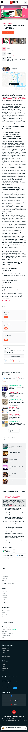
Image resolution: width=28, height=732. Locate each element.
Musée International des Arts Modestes (15, 351)
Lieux (4, 588)
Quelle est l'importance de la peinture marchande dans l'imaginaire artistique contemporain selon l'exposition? (12, 527)
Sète (3, 102)
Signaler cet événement (15, 559)
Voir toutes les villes (9, 583)
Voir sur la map (15, 84)
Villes (4, 569)
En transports (24, 89)
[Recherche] (7, 2)
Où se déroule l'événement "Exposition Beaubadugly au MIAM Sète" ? (13, 497)
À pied (19, 89)
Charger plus (15, 431)
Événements (6, 607)
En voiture (16, 89)
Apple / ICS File (9, 555)
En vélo (22, 89)
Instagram (17, 360)
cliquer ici (11, 505)
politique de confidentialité (14, 729)
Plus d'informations (15, 356)
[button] (22, 7)
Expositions (14, 381)
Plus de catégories (8, 602)
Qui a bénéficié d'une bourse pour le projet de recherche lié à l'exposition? (14, 537)
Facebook (8, 360)
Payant (20, 378)
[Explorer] (2, 2)
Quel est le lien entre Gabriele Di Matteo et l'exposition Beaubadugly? (14, 522)
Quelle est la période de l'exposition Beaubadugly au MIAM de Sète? (13, 509)
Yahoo (21, 551)
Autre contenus (7, 627)
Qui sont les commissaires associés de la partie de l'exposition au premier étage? (14, 518)
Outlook (21, 555)
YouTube (15, 704)
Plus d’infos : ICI (6, 301)
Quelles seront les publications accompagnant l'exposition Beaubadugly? (14, 532)
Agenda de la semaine (10, 378)
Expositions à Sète (9, 32)
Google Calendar (7, 551)
